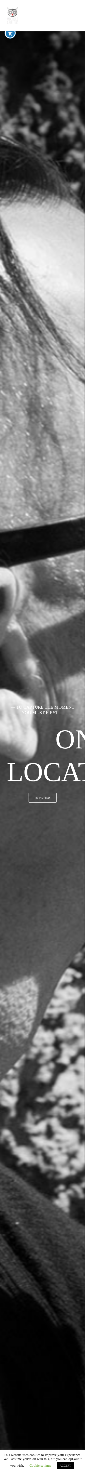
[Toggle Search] (59, 15)
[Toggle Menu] (74, 16)
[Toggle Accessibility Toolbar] (10, 33)
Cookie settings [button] (40, 1465)
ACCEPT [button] (65, 1465)
